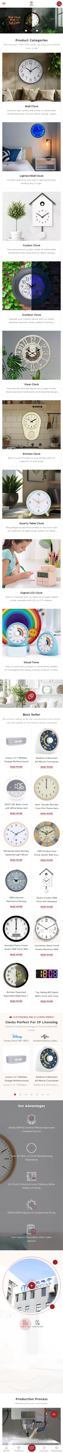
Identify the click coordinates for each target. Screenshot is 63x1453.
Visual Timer (31, 662)
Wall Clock (31, 106)
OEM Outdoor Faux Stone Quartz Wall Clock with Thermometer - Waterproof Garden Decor (46, 853)
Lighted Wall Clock (31, 176)
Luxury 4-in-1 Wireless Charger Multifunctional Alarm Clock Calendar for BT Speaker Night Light (16, 760)
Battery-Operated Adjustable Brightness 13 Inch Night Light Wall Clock (16, 994)
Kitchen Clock (31, 454)
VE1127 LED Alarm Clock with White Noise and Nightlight (16, 806)
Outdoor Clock (31, 315)
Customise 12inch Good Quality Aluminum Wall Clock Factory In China (47, 948)
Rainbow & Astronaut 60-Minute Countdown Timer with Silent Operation (46, 760)
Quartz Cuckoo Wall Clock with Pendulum (46, 900)
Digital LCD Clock (31, 593)
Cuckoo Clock (31, 245)
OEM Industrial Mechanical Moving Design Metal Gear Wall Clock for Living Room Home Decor (16, 900)
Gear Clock (31, 384)
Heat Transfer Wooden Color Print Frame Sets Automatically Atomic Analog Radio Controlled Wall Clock (46, 807)
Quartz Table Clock (31, 523)
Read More (16, 767)
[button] (26, 31)
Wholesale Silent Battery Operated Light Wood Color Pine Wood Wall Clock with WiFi (16, 853)
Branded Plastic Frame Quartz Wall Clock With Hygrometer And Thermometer (16, 947)
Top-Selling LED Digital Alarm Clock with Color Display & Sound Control (46, 994)
